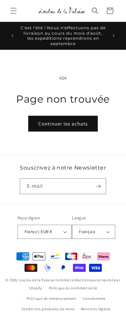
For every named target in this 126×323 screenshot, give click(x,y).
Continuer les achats (63, 123)
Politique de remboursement (52, 298)
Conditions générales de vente (48, 309)
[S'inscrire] (98, 186)
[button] (13, 10)
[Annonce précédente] (12, 35)
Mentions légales (96, 309)
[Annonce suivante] (113, 35)
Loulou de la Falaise (36, 280)
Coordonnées (94, 298)
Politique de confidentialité (73, 288)
